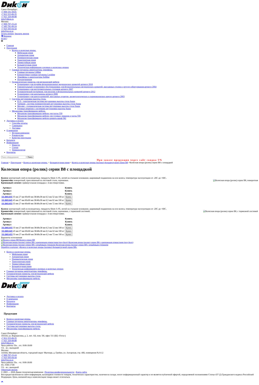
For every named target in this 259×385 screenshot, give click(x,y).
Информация (12, 142)
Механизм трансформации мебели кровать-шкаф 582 (41, 118)
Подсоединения (24, 79)
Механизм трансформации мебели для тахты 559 (39, 113)
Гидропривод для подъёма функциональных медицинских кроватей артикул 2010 (55, 84)
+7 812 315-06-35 (9, 14)
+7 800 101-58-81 (9, 12)
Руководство (17, 135)
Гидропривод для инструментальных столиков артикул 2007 (45, 89)
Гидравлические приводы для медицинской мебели (35, 82)
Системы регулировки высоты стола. (29, 99)
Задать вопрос (7, 33)
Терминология (18, 150)
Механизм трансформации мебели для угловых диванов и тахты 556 (49, 116)
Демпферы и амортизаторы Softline (33, 77)
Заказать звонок (22, 33)
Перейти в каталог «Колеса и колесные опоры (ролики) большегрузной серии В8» (39, 247)
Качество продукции (21, 138)
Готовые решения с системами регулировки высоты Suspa (44, 108)
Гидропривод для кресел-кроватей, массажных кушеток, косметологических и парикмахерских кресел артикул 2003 (71, 96)
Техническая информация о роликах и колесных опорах (43, 67)
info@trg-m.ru (7, 31)
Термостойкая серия (26, 62)
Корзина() (6, 37)
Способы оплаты (20, 123)
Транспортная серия (26, 60)
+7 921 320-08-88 (9, 17)
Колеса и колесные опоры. (24, 50)
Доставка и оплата (14, 121)
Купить (68, 197)
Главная (10, 45)
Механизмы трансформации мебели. (29, 111)
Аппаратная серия (25, 55)
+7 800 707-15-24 (9, 24)
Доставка (16, 128)
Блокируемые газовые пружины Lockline (36, 74)
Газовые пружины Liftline (29, 72)
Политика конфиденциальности (59, 372)
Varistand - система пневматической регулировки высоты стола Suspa (49, 104)
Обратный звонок (9, 370)
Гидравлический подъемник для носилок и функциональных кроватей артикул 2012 (56, 91)
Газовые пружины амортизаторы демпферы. (32, 70)
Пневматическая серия (27, 58)
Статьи (15, 147)
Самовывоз (17, 125)
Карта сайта (81, 372)
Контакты (11, 152)
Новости (16, 145)
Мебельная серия (25, 53)
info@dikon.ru (7, 19)
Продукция (11, 48)
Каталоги (10, 140)
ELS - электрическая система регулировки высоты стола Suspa (46, 101)
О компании (12, 130)
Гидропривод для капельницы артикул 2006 (37, 94)
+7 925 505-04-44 (9, 29)
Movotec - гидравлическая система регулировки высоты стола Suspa (48, 106)
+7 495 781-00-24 (9, 26)
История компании (20, 133)
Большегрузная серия (27, 65)
